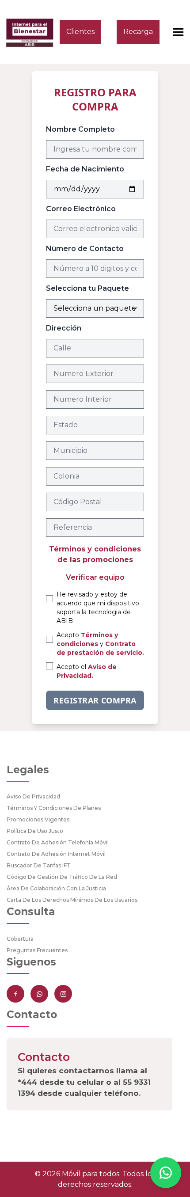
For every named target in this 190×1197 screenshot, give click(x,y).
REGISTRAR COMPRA (94, 700)
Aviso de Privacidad (33, 796)
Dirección (63, 328)
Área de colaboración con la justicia (56, 888)
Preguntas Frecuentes (37, 950)
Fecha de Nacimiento (85, 169)
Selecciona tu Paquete (87, 288)
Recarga (138, 31)
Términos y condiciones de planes (54, 808)
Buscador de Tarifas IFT (39, 865)
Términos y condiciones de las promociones (95, 554)
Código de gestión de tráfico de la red (62, 877)
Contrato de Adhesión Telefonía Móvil (58, 842)
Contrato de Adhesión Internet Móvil (56, 854)
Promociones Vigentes (38, 819)
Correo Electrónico (81, 209)
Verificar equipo (95, 577)
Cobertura (20, 938)
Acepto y (100, 644)
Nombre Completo (80, 129)
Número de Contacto (85, 248)
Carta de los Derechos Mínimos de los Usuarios (72, 900)
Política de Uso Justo (35, 831)
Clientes (80, 31)
